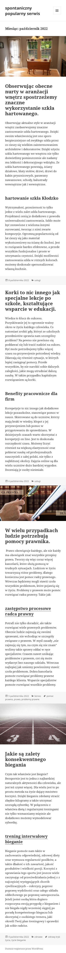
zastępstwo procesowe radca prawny (28, 611)
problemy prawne (30, 699)
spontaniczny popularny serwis (22, 10)
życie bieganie (18, 940)
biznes (37, 696)
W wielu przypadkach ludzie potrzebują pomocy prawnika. (31, 536)
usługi (37, 280)
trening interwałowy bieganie (26, 838)
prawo (17, 699)
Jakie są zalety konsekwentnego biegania (25, 759)
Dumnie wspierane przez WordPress (24, 948)
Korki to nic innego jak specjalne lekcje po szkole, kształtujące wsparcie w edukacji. (32, 300)
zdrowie (38, 936)
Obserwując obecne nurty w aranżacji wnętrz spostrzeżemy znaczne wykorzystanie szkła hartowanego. (31, 100)
